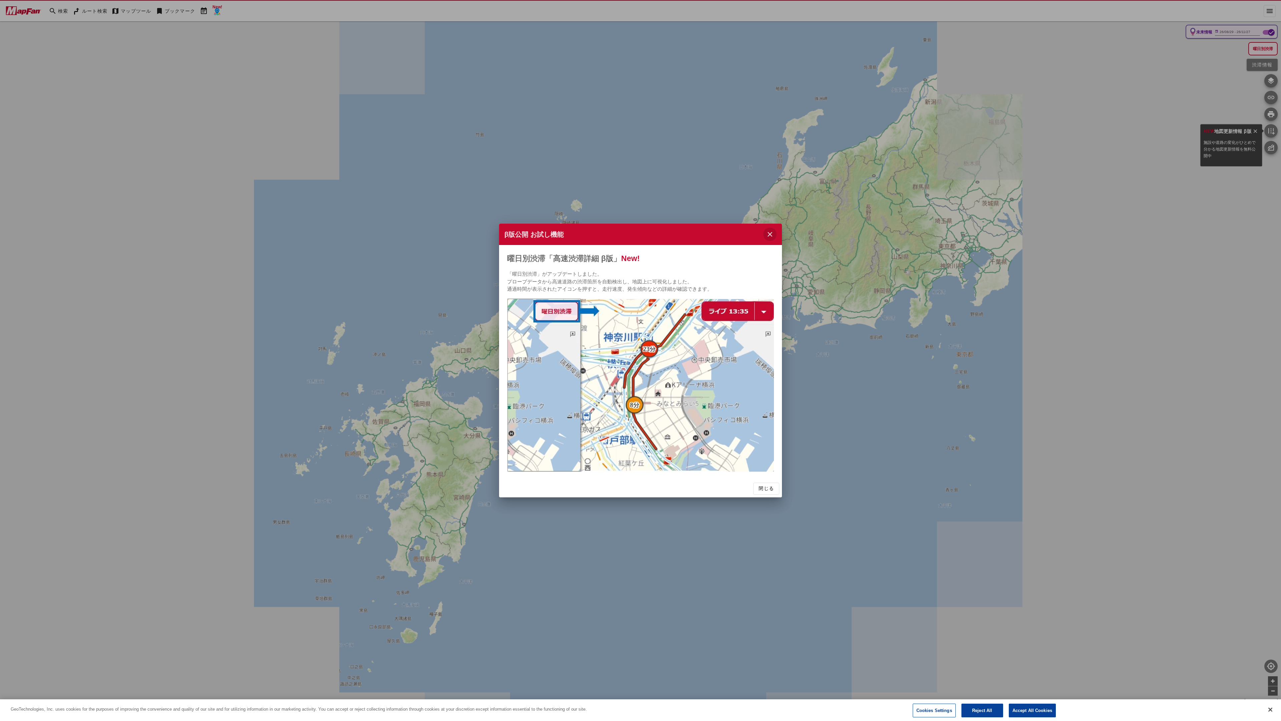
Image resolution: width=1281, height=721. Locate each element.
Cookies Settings (934, 710)
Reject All (982, 710)
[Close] (1270, 709)
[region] (640, 710)
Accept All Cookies (1032, 710)
